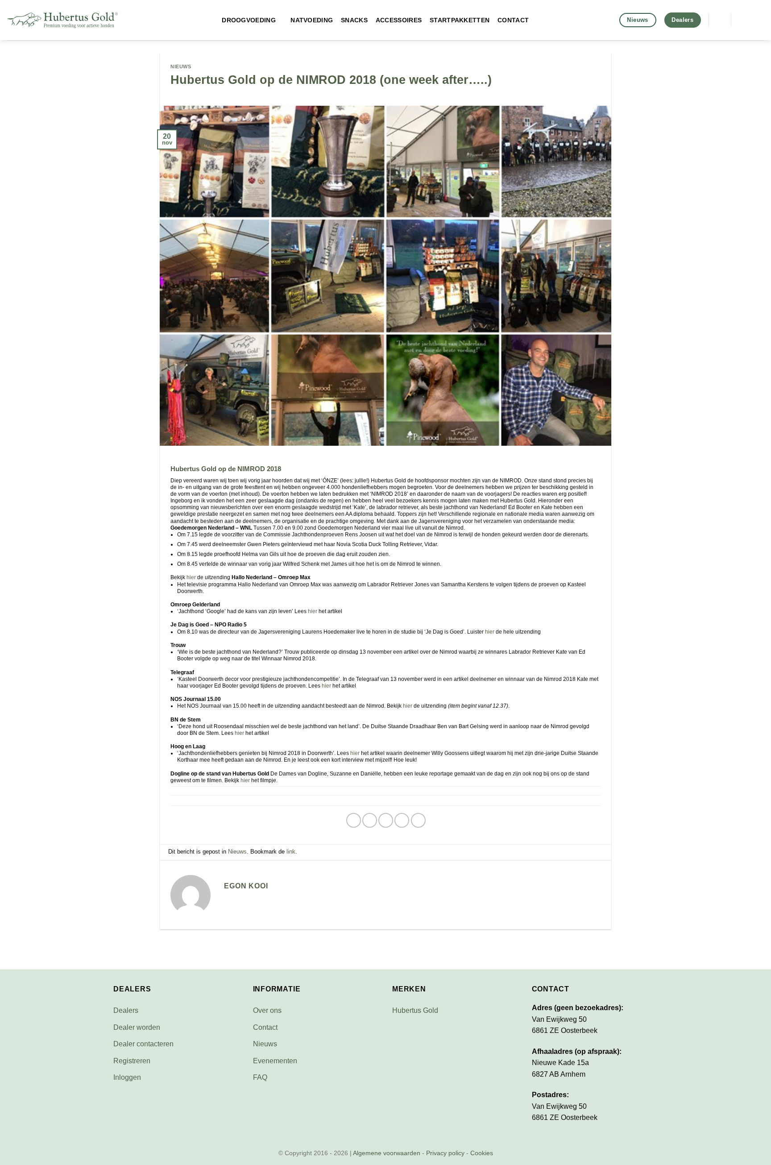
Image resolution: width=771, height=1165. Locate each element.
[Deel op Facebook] (353, 820)
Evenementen (275, 1061)
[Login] (759, 20)
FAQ (260, 1077)
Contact (513, 20)
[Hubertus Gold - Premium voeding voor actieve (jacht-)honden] (62, 20)
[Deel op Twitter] (369, 820)
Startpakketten (459, 20)
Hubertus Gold (415, 1010)
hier (191, 577)
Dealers (125, 1010)
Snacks (354, 20)
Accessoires (399, 20)
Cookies (481, 1153)
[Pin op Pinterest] (401, 820)
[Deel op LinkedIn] (418, 820)
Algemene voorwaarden (386, 1153)
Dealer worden (136, 1027)
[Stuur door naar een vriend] (385, 820)
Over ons (267, 1010)
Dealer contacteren (143, 1044)
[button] (719, 20)
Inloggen (127, 1077)
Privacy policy (445, 1153)
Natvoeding (311, 20)
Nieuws (180, 66)
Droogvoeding (248, 20)
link (290, 851)
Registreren (131, 1061)
